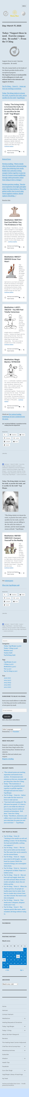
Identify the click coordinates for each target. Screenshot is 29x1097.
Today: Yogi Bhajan (7, 626)
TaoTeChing (10, 469)
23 (4, 963)
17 (7, 960)
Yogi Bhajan (12, 474)
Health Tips (6, 1062)
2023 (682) (7, 685)
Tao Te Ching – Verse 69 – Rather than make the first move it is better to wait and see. (15, 797)
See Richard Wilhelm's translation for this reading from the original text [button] (15, 424)
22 (25, 960)
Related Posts (6, 159)
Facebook (6, 923)
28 (21, 963)
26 (14, 963)
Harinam (5, 1010)
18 (11, 960)
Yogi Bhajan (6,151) (10, 662)
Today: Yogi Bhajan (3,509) (12, 646)
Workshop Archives (8, 1050)
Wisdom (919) (8, 650)
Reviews (5, 1038)
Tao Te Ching (13, 629)
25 (11, 963)
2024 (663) (7, 682)
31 (7, 966)
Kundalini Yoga (6, 472)
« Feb (7, 970)
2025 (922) (7, 680)
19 (14, 960)
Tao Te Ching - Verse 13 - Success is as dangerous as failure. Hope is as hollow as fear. (15, 870)
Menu (24, 6)
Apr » (22, 970)
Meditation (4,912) (10, 666)
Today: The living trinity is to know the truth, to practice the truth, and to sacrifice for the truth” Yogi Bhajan (14, 95)
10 (7, 956)
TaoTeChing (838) (9, 655)
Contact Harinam (7, 1014)
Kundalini (13, 466)
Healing (8, 466)
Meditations (12, 467)
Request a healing (8, 759)
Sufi (6, 629)
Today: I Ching (6, 1030)
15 (25, 956)
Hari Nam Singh (12, 471)
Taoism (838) (8, 653)
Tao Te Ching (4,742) (10, 671)
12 (14, 956)
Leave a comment (21, 474)
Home (4, 1006)
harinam (7, 464)
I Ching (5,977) (8, 664)
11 (11, 956)
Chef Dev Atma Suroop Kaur (11, 1046)
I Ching (23, 471)
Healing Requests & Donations (12, 1022)
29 (25, 963)
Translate (16, 731)
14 (21, 956)
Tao (21, 472)
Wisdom (15, 469)
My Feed (5, 1078)
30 (4, 966)
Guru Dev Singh (7, 1070)
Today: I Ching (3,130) (11, 648)
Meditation (5, 467)
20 (18, 960)
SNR (18, 472)
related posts (9, 580)
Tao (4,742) (7, 669)
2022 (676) (7, 687)
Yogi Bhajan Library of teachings (12, 1074)
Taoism (4, 469)
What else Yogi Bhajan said (10, 585)
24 (7, 963)
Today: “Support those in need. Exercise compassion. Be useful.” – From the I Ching (14, 37)
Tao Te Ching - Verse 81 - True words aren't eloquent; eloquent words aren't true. (14, 902)
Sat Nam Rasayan (20, 467)
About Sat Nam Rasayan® (10, 1034)
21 (21, 960)
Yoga (19, 469)
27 (18, 963)
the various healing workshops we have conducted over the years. (13, 417)
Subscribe (7, 716)
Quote (21, 624)
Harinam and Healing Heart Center (11, 1083)
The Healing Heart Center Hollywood (14, 1042)
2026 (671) (7, 678)
